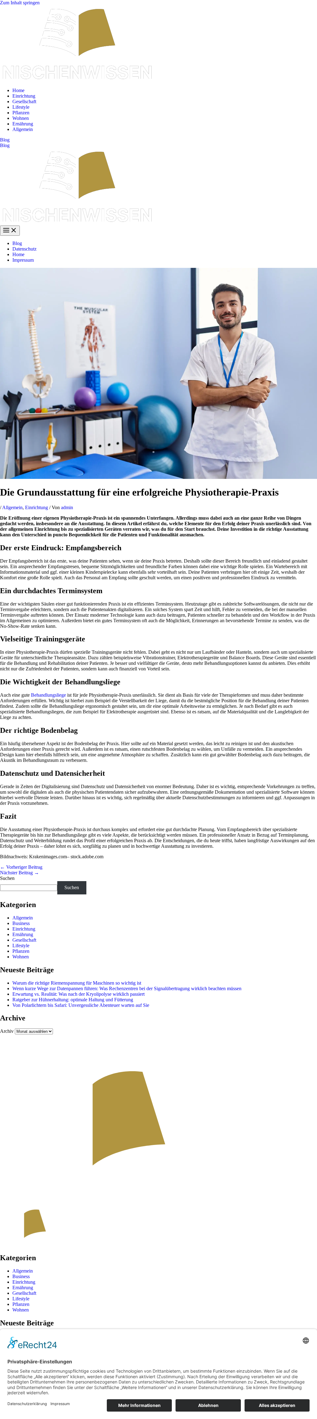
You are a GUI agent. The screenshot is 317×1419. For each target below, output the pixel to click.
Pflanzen (20, 112)
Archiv (7, 1031)
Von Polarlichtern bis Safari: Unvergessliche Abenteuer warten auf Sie (80, 1005)
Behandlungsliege (48, 695)
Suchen (7, 878)
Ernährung (22, 123)
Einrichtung (23, 96)
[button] (158, 140)
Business (21, 923)
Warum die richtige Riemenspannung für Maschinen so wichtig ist (76, 983)
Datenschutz (24, 248)
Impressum (23, 260)
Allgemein (22, 129)
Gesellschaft (24, 101)
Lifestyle (20, 107)
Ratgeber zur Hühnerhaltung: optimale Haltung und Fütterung (72, 999)
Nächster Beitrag (19, 872)
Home (18, 90)
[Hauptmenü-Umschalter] (10, 231)
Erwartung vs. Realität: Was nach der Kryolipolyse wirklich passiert (78, 994)
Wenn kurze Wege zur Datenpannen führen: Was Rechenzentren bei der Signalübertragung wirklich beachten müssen (126, 988)
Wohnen (20, 118)
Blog (5, 145)
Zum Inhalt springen (20, 2)
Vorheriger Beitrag (21, 867)
